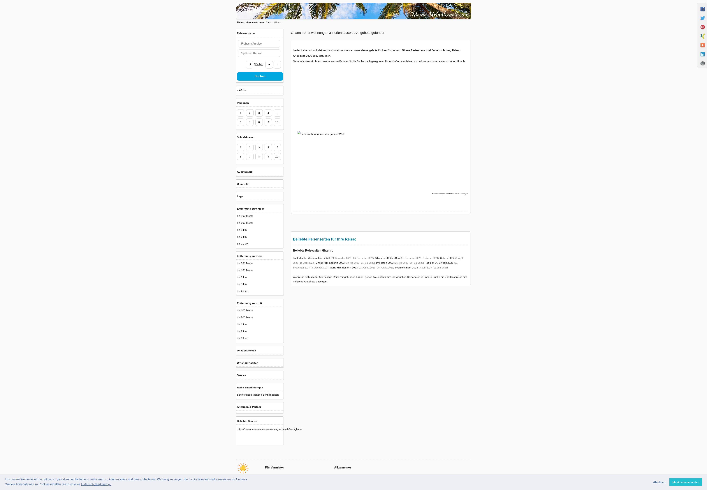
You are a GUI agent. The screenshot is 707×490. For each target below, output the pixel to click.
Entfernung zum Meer (250, 208)
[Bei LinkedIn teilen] (702, 57)
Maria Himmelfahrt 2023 (344, 267)
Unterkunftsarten (247, 362)
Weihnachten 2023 (319, 258)
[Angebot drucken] (702, 66)
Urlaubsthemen (246, 350)
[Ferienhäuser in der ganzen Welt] (325, 98)
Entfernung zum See (249, 255)
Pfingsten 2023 (385, 262)
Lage (240, 196)
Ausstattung (245, 171)
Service (241, 375)
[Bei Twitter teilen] (702, 21)
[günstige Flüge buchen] (376, 155)
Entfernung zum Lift (249, 303)
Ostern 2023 (447, 258)
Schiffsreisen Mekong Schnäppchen (258, 394)
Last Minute (300, 258)
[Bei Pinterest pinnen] (702, 30)
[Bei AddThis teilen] (702, 48)
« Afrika (241, 90)
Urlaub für (243, 184)
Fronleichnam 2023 (406, 267)
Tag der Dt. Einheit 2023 (439, 262)
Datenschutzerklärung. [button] (96, 484)
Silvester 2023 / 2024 (387, 258)
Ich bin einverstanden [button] (685, 482)
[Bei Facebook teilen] (702, 12)
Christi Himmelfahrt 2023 (330, 262)
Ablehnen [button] (659, 482)
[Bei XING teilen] (702, 39)
